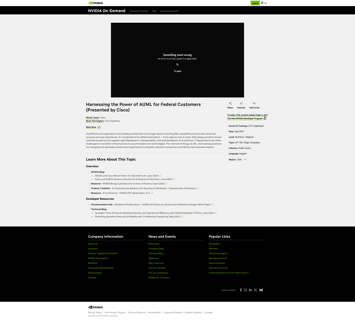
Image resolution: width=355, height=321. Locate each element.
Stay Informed (156, 263)
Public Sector (245, 148)
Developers (214, 243)
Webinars (153, 258)
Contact (208, 312)
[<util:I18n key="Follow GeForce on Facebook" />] (241, 290)
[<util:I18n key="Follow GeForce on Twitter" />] (255, 290)
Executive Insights (218, 253)
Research (93, 263)
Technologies (95, 272)
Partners (213, 248)
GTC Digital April (255, 126)
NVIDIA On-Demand (159, 277)
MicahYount (92, 117)
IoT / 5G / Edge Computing (247, 142)
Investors (93, 248)
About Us (93, 243)
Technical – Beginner (244, 137)
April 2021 (239, 131)
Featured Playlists (139, 11)
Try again (177, 71)
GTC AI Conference (158, 272)
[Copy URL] (177, 64)
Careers (92, 277)
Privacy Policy (95, 312)
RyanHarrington (95, 120)
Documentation (217, 263)
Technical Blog (156, 253)
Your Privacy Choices (114, 312)
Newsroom (154, 243)
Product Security (193, 312)
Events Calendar (157, 267)
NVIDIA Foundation (98, 258)
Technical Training (218, 267)
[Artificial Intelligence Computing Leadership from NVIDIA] (95, 3)
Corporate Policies (172, 312)
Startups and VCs (218, 258)
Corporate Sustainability (100, 267)
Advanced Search (169, 11)
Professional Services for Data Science (229, 272)
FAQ (154, 11)
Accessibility (154, 312)
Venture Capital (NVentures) (102, 253)
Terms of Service (136, 312)
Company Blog (156, 248)
